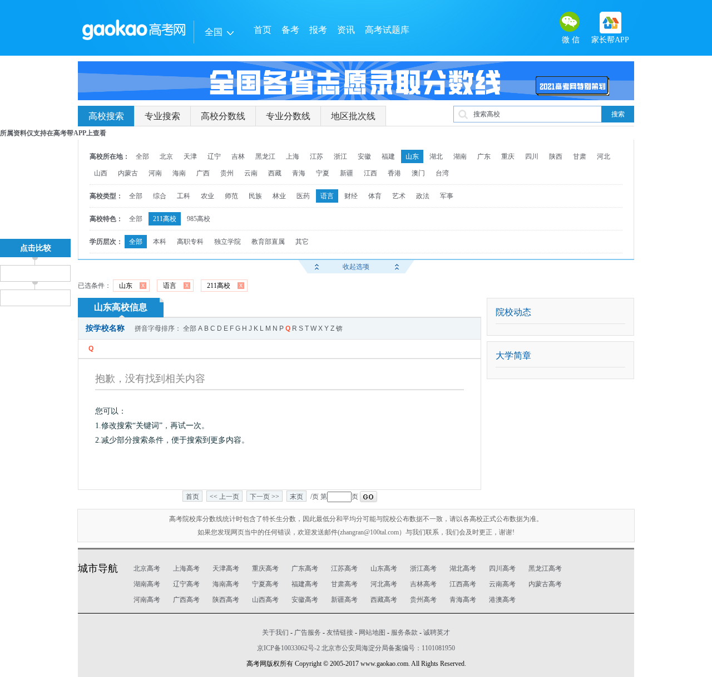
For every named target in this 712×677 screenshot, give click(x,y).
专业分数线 (288, 116)
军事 (446, 196)
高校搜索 (106, 116)
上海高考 (186, 568)
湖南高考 (147, 584)
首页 (262, 30)
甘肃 (579, 156)
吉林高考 (423, 584)
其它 (302, 242)
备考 (290, 30)
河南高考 (147, 600)
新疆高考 (344, 600)
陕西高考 (225, 600)
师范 (231, 196)
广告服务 (307, 632)
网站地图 (372, 632)
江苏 (316, 156)
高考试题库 (387, 30)
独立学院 (227, 242)
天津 (190, 156)
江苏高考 (344, 568)
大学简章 (513, 355)
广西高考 (186, 600)
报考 (318, 30)
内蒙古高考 (545, 584)
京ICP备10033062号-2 (288, 648)
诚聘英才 (436, 632)
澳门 (418, 173)
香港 (394, 173)
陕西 (555, 156)
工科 (183, 196)
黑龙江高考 (545, 568)
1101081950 (438, 648)
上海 (292, 156)
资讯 (346, 30)
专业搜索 (162, 116)
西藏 (274, 173)
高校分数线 (223, 116)
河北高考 (383, 584)
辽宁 (214, 156)
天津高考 (225, 568)
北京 (166, 156)
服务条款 (404, 632)
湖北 (436, 156)
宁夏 (322, 173)
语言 (327, 196)
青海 (298, 173)
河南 (155, 173)
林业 (279, 196)
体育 (375, 196)
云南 (251, 173)
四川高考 (502, 568)
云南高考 (502, 584)
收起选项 (356, 267)
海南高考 (225, 584)
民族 (255, 196)
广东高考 (304, 568)
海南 (179, 173)
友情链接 (340, 632)
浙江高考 (423, 568)
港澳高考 (502, 600)
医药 (303, 196)
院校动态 (513, 312)
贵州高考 (423, 600)
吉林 (238, 156)
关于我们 (275, 632)
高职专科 (190, 242)
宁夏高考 (265, 584)
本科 (159, 242)
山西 (100, 173)
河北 (603, 156)
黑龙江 (265, 156)
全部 (142, 156)
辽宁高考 (186, 584)
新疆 (346, 173)
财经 (351, 196)
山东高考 (383, 568)
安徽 (364, 156)
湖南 (460, 156)
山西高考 (265, 600)
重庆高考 (265, 568)
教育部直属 (268, 242)
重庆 (508, 156)
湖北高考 (462, 568)
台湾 (442, 173)
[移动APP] (610, 22)
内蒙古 (128, 173)
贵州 (227, 173)
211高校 (164, 219)
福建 (388, 156)
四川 (531, 156)
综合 (159, 196)
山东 (412, 156)
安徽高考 (304, 600)
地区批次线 (353, 116)
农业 (207, 196)
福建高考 (304, 584)
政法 (422, 196)
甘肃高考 (344, 584)
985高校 (198, 219)
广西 (203, 173)
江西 (370, 173)
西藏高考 (383, 600)
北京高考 (147, 568)
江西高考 (462, 584)
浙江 (340, 156)
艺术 (399, 196)
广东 (484, 156)
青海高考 (462, 600)
